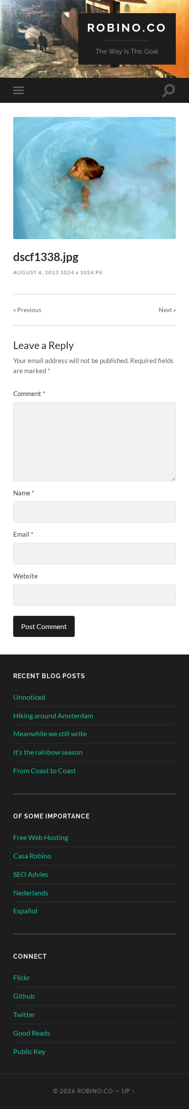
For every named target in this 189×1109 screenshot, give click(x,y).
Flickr (21, 977)
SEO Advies (30, 874)
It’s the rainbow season (48, 752)
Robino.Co (127, 27)
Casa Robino (32, 855)
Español (25, 910)
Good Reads (31, 1033)
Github (24, 996)
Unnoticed (29, 697)
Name (23, 493)
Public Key (29, 1051)
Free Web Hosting (40, 837)
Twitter (24, 1014)
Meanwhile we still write (50, 733)
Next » (167, 309)
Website (25, 576)
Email (23, 534)
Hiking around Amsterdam (53, 715)
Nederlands (30, 892)
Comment (29, 393)
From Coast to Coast (44, 770)
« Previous (27, 309)
